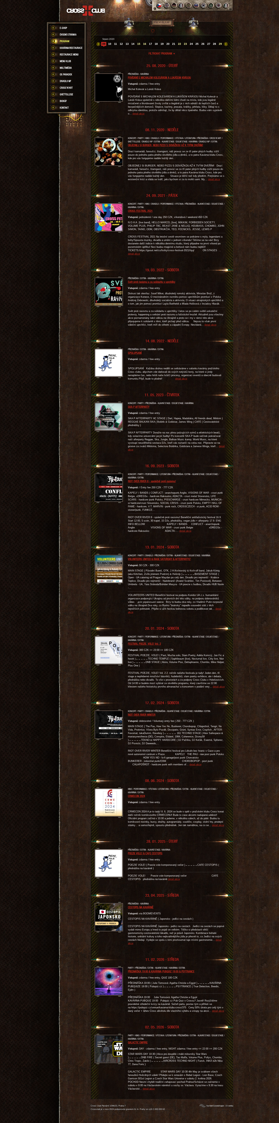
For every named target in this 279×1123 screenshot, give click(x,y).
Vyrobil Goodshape (215, 1106)
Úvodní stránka (68, 34)
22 (179, 43)
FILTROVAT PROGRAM (162, 53)
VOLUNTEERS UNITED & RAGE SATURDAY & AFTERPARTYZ (159, 559)
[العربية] (211, 5)
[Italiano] (226, 5)
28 (214, 43)
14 (132, 43)
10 (109, 43)
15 (138, 43)
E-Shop (63, 27)
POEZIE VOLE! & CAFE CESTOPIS (145, 853)
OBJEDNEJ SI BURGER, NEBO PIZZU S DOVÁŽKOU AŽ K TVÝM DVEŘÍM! (165, 145)
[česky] (159, 5)
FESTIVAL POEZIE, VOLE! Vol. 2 (144, 643)
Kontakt (64, 107)
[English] (166, 5)
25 (197, 43)
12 (121, 43)
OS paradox (66, 74)
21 (173, 43)
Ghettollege (66, 94)
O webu (229, 1106)
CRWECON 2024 (136, 796)
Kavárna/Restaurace (71, 47)
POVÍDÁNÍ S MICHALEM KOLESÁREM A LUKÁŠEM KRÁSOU (159, 77)
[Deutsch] (174, 5)
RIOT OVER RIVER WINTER (141, 714)
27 (208, 43)
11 (115, 43)
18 (156, 43)
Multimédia (66, 67)
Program (64, 41)
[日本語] (218, 5)
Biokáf (63, 101)
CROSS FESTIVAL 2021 (140, 210)
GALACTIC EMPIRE (138, 1042)
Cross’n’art (66, 87)
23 (185, 43)
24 (191, 43)
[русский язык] (196, 5)
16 (144, 43)
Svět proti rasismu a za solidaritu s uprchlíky (151, 281)
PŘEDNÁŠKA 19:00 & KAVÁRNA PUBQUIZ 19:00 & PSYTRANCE (161, 971)
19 (162, 43)
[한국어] (203, 5)
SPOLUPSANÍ (135, 352)
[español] (189, 5)
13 (127, 43)
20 (167, 43)
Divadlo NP (65, 81)
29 (220, 43)
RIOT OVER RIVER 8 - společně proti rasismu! (152, 481)
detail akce (138, 113)
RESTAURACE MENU (69, 54)
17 (150, 43)
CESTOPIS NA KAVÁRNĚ (140, 907)
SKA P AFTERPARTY (138, 406)
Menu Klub (65, 61)
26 (202, 43)
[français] (181, 5)
